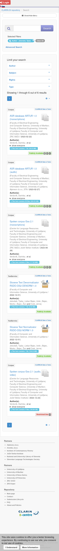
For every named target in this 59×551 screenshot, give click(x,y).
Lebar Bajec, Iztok (32, 301)
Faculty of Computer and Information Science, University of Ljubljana (28, 132)
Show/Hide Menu (30, 15)
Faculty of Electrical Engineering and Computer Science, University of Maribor (29, 124)
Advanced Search (14, 47)
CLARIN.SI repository (11, 10)
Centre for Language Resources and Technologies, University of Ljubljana (27, 229)
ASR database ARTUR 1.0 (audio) (23, 170)
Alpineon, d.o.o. (13, 445)
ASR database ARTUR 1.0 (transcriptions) (23, 117)
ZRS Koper (11, 484)
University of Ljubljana (15, 469)
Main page (11, 494)
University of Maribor (15, 472)
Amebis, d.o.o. (12, 448)
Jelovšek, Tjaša (16, 301)
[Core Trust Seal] (29, 524)
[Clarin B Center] (29, 513)
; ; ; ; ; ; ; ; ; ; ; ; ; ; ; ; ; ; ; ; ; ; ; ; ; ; (29, 197)
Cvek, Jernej (36, 303)
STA (25, 189)
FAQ (8, 502)
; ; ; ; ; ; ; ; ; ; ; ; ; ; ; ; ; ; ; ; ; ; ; (29, 258)
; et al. (20, 144)
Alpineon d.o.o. (16, 189)
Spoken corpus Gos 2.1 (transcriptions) (21, 223)
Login (6, 2)
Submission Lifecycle (15, 499)
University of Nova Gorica (17, 475)
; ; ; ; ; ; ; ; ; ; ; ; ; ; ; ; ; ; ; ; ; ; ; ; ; (29, 144)
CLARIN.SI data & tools (43, 109)
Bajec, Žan (21, 303)
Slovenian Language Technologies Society (23, 459)
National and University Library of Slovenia (23, 457)
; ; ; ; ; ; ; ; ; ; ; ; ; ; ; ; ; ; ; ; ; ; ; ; (29, 405)
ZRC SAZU (14, 136)
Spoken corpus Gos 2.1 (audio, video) (25, 373)
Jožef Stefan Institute (29, 247)
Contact (10, 497)
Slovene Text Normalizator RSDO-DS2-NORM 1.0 (23, 328)
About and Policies (14, 505)
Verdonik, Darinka (17, 142)
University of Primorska (16, 478)
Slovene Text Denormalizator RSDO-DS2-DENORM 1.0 (24, 284)
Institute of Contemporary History (20, 451)
